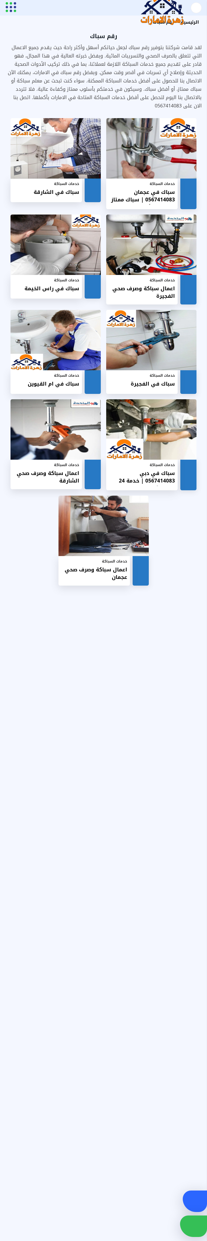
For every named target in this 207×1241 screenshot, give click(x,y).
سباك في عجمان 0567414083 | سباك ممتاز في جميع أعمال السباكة (143, 196)
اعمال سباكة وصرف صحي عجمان (96, 573)
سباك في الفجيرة (153, 384)
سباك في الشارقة (56, 192)
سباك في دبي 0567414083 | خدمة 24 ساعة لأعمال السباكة (147, 478)
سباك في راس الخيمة (52, 289)
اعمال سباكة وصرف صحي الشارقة (48, 477)
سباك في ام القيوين (53, 384)
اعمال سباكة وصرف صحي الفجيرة (143, 292)
